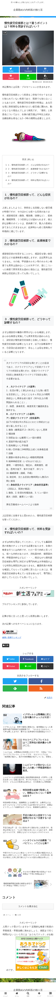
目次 (24, 159)
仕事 (6, 645)
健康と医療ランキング (11, 637)
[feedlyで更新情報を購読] (15, 688)
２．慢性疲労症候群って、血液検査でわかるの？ (29, 169)
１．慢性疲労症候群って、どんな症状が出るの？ (29, 165)
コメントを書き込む (28, 906)
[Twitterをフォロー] (15, 681)
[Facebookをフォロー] (41, 681)
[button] (50, 526)
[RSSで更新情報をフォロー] (41, 688)
